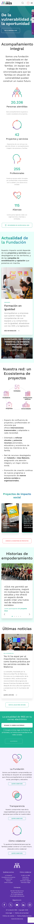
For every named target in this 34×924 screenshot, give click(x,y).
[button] (22, 3)
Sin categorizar (9, 653)
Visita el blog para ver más (17, 704)
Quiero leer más (9, 695)
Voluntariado (25, 879)
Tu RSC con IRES (25, 875)
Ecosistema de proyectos (8, 877)
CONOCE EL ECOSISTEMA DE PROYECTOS (17, 541)
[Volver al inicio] (6, 3)
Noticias (8, 880)
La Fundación (8, 875)
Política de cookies (8, 916)
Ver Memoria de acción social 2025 (18, 225)
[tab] (12, 616)
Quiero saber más (17, 783)
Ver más (17, 356)
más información (10, 330)
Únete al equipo (8, 882)
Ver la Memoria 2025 (10, 30)
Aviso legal (16, 730)
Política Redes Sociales (24, 916)
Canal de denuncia (17, 919)
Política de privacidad (21, 913)
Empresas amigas (25, 882)
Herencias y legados (25, 880)
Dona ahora (25, 877)
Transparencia (8, 879)
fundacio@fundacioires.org (17, 896)
